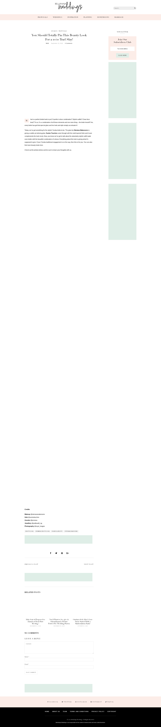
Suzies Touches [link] (51, 133)
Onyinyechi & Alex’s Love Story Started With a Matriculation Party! (83, 621)
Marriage (118, 17)
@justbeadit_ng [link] (37, 523)
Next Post (89, 564)
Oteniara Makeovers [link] (81, 130)
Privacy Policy (98, 711)
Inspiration (72, 17)
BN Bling (54, 31)
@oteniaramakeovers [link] (38, 514)
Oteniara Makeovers (71, 531)
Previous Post (31, 564)
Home (47, 711)
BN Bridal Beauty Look (42, 531)
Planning (87, 17)
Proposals (43, 17)
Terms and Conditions (79, 711)
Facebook (53, 702)
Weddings (57, 17)
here (41, 145)
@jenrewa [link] (33, 520)
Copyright (111, 711)
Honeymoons (103, 17)
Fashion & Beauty (57, 531)
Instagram (82, 702)
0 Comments (68, 43)
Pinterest (97, 702)
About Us (56, 711)
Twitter (68, 702)
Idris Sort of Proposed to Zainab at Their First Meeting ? (35, 621)
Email (27, 664)
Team (65, 711)
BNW (47, 43)
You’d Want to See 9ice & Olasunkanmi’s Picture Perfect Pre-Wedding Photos (59, 621)
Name (27, 657)
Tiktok (110, 702)
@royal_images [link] (39, 526)
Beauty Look (29, 531)
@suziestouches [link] (33, 517)
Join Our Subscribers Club (122, 41)
